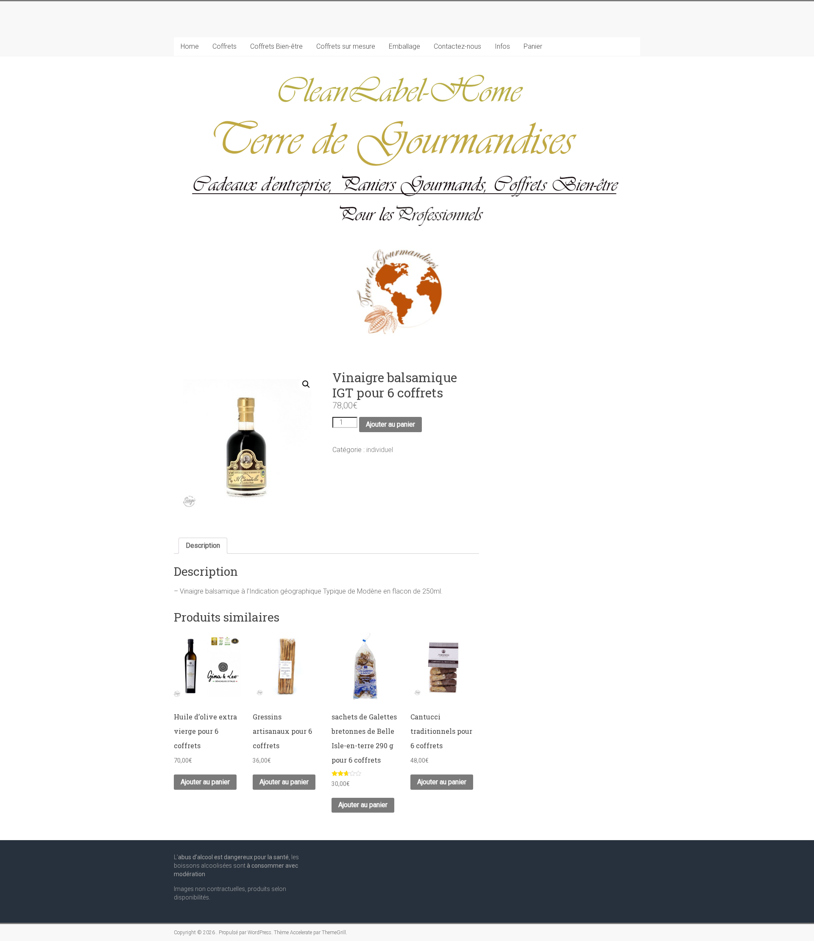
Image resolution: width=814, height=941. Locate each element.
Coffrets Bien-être (276, 46)
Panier (533, 46)
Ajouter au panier (390, 424)
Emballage (404, 46)
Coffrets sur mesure (345, 46)
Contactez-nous (457, 46)
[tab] (202, 546)
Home (190, 46)
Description (203, 545)
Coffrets (224, 46)
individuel (379, 450)
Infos (502, 46)
